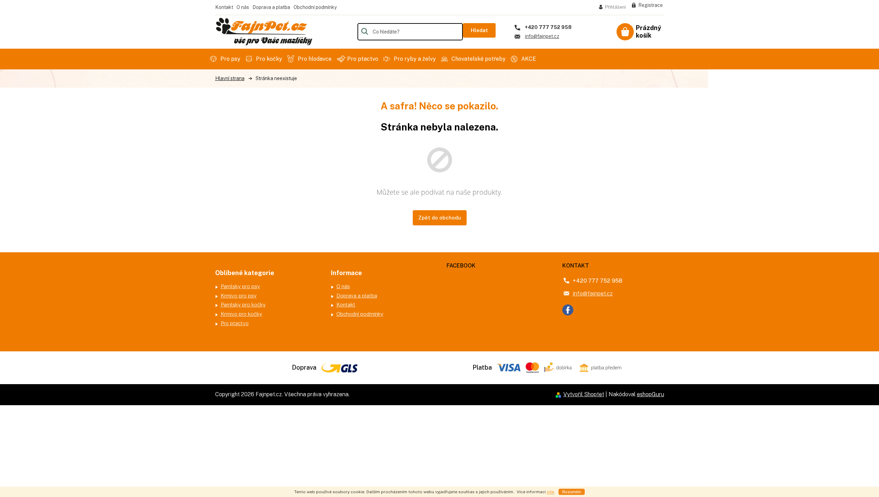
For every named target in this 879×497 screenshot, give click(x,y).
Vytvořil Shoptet (583, 394)
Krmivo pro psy (239, 296)
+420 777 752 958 (597, 280)
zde (550, 491)
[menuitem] (226, 59)
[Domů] (229, 79)
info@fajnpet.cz (593, 293)
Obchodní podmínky (315, 7)
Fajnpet (567, 309)
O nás (243, 7)
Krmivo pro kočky (241, 314)
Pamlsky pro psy (240, 286)
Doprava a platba (271, 7)
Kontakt (224, 7)
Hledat (479, 30)
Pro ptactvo (235, 323)
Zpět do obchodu (439, 218)
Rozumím (571, 491)
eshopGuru (650, 394)
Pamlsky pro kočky (243, 305)
